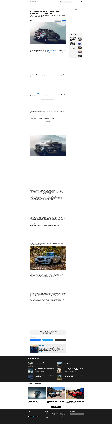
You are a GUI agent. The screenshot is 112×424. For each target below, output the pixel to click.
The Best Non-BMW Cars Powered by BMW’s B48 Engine (37, 400)
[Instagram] (43, 351)
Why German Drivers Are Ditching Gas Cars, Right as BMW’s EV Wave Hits (55, 401)
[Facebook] (74, 1)
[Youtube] (32, 414)
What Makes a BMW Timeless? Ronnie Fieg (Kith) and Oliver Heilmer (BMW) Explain (74, 369)
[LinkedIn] (44, 351)
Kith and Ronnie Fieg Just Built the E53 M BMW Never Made (73, 56)
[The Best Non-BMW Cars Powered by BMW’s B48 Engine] (30, 368)
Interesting (32, 9)
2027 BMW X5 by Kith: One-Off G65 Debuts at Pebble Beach (73, 52)
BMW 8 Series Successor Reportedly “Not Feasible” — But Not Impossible (75, 400)
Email (61, 339)
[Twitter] (41, 351)
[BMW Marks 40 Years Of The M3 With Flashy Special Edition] (30, 375)
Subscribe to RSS (47, 415)
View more (55, 406)
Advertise (46, 414)
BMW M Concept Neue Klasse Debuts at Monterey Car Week (73, 47)
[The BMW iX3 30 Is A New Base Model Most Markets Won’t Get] (59, 375)
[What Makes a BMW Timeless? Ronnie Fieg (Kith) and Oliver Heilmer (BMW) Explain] (59, 368)
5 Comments (63, 20)
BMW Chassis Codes (55, 413)
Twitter (48, 339)
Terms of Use (54, 414)
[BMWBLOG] (35, 411)
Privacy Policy (54, 415)
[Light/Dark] (82, 1)
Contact (61, 413)
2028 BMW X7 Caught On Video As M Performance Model (43, 363)
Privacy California (47, 417)
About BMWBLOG (47, 413)
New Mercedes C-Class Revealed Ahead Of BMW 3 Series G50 (73, 43)
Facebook (35, 339)
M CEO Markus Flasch (51, 50)
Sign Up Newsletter (62, 414)
